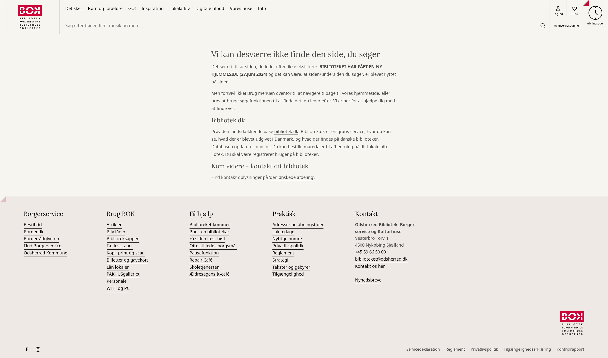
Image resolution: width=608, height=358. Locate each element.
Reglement (283, 253)
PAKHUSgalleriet (123, 274)
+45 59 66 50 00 (370, 252)
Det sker (73, 8)
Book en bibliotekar (209, 232)
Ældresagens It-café (209, 274)
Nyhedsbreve (368, 280)
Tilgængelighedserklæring (527, 349)
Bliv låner (116, 232)
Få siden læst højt (207, 239)
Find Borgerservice (42, 246)
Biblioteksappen (123, 239)
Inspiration (153, 8)
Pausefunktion (204, 253)
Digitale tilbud (209, 8)
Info (262, 8)
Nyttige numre (287, 239)
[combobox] (305, 25)
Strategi (280, 260)
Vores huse (241, 8)
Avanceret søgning (566, 26)
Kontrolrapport (570, 349)
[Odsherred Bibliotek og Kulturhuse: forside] (29, 17)
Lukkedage (283, 232)
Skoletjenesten (204, 267)
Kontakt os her (370, 266)
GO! (132, 8)
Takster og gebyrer (291, 267)
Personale (117, 281)
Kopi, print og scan (126, 253)
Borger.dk (33, 232)
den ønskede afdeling (291, 177)
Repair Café (201, 260)
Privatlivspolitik (288, 246)
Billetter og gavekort (127, 260)
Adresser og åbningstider (297, 225)
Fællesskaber (120, 246)
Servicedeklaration (423, 349)
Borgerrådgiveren (41, 239)
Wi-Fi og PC (118, 288)
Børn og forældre (105, 8)
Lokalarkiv (179, 8)
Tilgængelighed (288, 274)
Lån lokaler (118, 267)
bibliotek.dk (286, 132)
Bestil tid (33, 225)
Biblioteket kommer (210, 225)
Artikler (114, 225)
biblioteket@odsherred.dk (381, 259)
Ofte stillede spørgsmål (213, 246)
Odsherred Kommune (45, 253)
